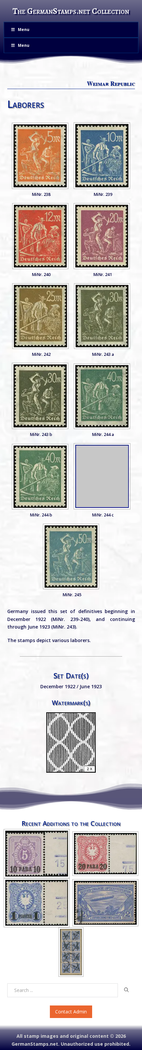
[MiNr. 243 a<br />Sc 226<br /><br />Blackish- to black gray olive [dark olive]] (102, 316)
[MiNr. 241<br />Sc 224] (102, 236)
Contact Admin (71, 1011)
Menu (23, 29)
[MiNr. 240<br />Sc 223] (40, 236)
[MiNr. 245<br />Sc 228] (71, 556)
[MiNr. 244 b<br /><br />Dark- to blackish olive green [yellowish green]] (40, 477)
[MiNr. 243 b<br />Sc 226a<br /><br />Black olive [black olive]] (40, 396)
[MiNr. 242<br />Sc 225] (40, 316)
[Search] (126, 990)
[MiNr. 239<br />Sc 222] (102, 155)
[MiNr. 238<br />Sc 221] (40, 156)
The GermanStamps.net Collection (71, 11)
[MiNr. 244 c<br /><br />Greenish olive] (102, 476)
